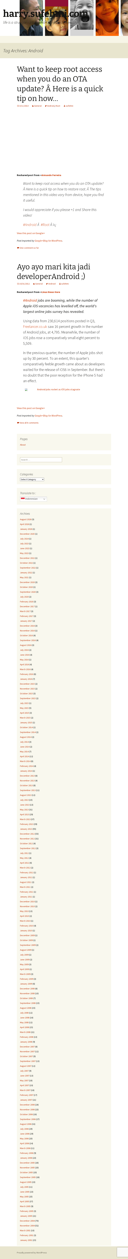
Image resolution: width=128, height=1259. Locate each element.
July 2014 (24, 741)
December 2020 (27, 582)
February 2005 (26, 1211)
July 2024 (24, 538)
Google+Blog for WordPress (48, 240)
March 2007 (25, 1090)
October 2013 (26, 785)
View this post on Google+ (31, 233)
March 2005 (25, 1206)
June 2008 (24, 1017)
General (38, 105)
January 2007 (26, 1099)
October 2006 (26, 1114)
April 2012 (24, 862)
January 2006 (26, 1157)
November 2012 (27, 838)
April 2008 (24, 1027)
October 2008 (26, 998)
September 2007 (28, 1061)
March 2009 (25, 974)
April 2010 (24, 916)
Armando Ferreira (51, 175)
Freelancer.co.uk (35, 326)
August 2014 (25, 737)
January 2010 (26, 930)
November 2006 (27, 1109)
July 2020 (24, 596)
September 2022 (28, 567)
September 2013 (28, 790)
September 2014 (28, 732)
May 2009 (24, 964)
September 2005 (28, 1177)
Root (58, 105)
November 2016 (27, 630)
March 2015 (25, 717)
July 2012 (24, 853)
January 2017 (26, 621)
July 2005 (24, 1187)
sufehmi (69, 105)
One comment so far (29, 247)
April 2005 (24, 1201)
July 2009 (24, 954)
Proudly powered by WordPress (32, 1252)
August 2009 (25, 949)
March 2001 (25, 1230)
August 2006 (25, 1124)
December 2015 (27, 683)
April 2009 (24, 969)
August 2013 (25, 795)
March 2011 (25, 887)
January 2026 (26, 529)
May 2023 (24, 553)
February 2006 (26, 1153)
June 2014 (24, 746)
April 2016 (24, 664)
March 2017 (25, 611)
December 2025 (27, 533)
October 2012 (26, 843)
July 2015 (24, 703)
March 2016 (25, 669)
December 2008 (27, 988)
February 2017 (26, 616)
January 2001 (26, 1240)
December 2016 (27, 625)
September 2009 (28, 945)
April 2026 (24, 524)
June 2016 (24, 654)
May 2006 (24, 1138)
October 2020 (26, 587)
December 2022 (27, 558)
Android (50, 105)
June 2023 (24, 548)
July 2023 (24, 543)
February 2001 (26, 1235)
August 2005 (25, 1182)
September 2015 (28, 698)
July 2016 (24, 650)
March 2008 (25, 1032)
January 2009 (26, 983)
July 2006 (24, 1128)
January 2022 (26, 572)
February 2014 (26, 766)
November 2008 (27, 993)
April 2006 (24, 1143)
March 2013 (25, 819)
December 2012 (27, 833)
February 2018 (26, 601)
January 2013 (26, 829)
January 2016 (26, 679)
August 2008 (25, 1008)
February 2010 (26, 925)
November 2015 (27, 688)
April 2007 (24, 1085)
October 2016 (26, 635)
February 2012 (26, 872)
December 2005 (27, 1162)
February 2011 (26, 891)
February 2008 (26, 1037)
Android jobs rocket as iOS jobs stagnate (58, 389)
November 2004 (27, 1225)
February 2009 (26, 978)
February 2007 (26, 1095)
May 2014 (24, 751)
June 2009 (24, 959)
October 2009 (26, 940)
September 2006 (28, 1119)
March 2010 (25, 920)
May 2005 (24, 1196)
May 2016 (24, 659)
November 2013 (27, 780)
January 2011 (26, 896)
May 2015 (24, 708)
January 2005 (26, 1216)
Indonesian (31, 499)
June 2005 (24, 1191)
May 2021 (24, 577)
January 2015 (26, 722)
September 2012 (28, 848)
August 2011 (25, 882)
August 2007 (25, 1066)
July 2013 (24, 800)
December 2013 (27, 775)
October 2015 (26, 693)
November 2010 (27, 906)
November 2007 (27, 1051)
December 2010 (27, 901)
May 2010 (24, 911)
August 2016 (25, 645)
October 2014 (26, 727)
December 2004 (27, 1220)
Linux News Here (51, 292)
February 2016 (26, 674)
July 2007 (24, 1070)
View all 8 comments (29, 422)
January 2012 (26, 877)
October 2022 (26, 562)
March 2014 (25, 761)
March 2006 (25, 1148)
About (23, 444)
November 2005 (27, 1167)
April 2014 (24, 756)
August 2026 (25, 519)
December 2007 (27, 1046)
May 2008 (24, 1022)
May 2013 (24, 809)
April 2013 (24, 814)
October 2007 (26, 1056)
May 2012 (24, 858)
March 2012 (25, 867)
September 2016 (28, 640)
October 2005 (26, 1172)
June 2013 (24, 804)
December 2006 (27, 1104)
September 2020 (28, 591)
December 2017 (27, 606)
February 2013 (26, 824)
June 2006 (24, 1133)
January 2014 (26, 770)
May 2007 (24, 1080)
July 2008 (24, 1012)
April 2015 (24, 712)
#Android (30, 224)
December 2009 (27, 935)
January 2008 (26, 1041)
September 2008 (28, 1003)
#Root (45, 224)
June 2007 (24, 1075)
